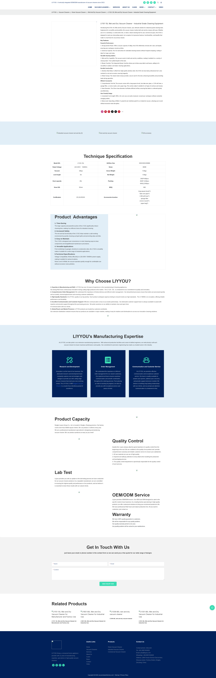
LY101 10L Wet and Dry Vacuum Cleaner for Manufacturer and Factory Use (64, 622)
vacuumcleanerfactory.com (105, 675)
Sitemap (116, 675)
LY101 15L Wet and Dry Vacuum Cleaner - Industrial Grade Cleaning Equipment (132, 12)
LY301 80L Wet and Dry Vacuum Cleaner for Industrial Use (151, 622)
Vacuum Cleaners (64, 12)
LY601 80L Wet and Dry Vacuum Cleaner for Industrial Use (93, 622)
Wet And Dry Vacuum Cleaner (97, 12)
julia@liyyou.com (145, 652)
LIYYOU (54, 12)
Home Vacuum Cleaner (79, 12)
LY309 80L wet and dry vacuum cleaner (121, 618)
